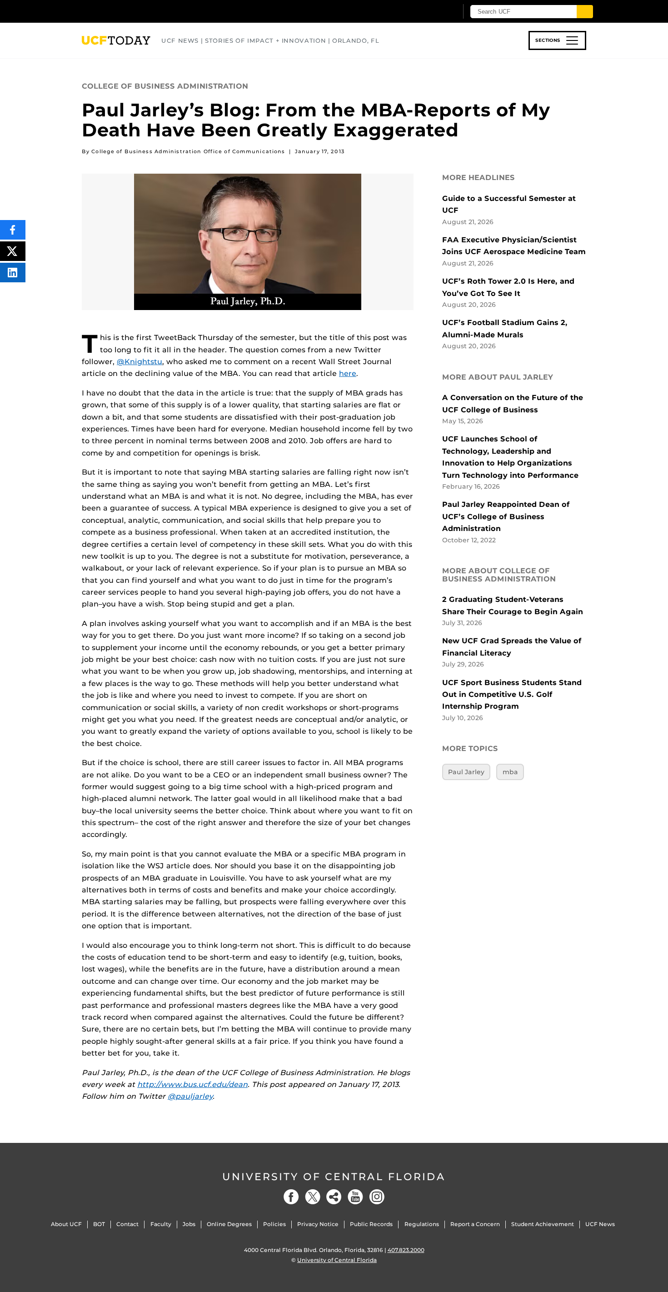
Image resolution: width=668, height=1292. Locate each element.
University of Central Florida (334, 1177)
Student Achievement (542, 1224)
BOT (99, 1224)
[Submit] (585, 11)
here (347, 373)
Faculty (160, 1224)
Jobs (189, 1224)
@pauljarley (190, 1096)
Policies (274, 1224)
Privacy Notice (318, 1224)
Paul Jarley (466, 772)
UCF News (600, 1224)
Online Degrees (229, 1224)
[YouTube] (355, 1196)
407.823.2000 (406, 1250)
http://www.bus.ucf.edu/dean (192, 1084)
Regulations (421, 1224)
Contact (127, 1224)
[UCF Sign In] (428, 12)
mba (510, 772)
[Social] (334, 1196)
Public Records (371, 1224)
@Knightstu (139, 361)
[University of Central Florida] (148, 11)
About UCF (66, 1224)
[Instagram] (376, 1196)
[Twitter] (312, 1196)
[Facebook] (291, 1196)
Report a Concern (475, 1224)
